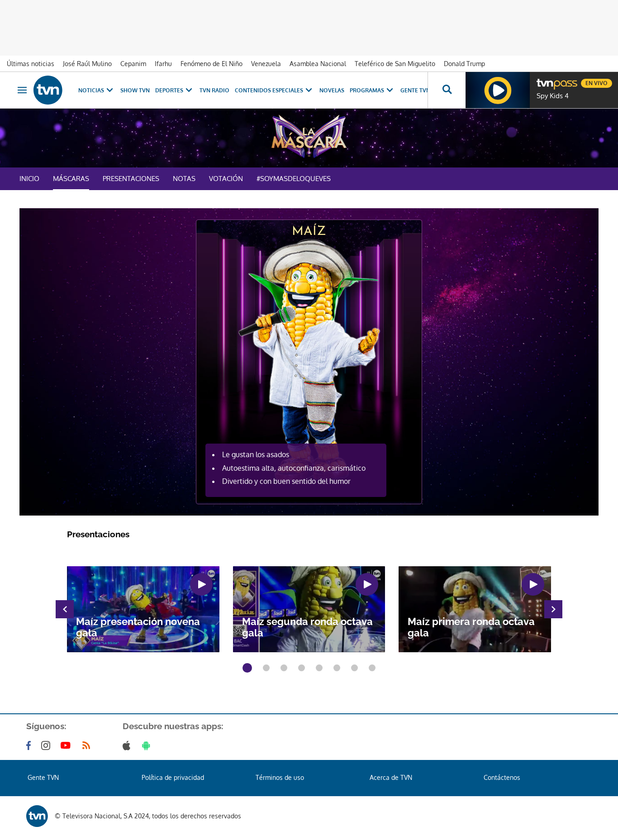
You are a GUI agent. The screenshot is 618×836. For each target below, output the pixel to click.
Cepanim (133, 63)
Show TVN (135, 90)
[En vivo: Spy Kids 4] (498, 90)
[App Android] (148, 745)
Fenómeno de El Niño (211, 63)
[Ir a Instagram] (47, 745)
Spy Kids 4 (553, 96)
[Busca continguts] (447, 90)
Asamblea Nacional (318, 63)
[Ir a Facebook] (30, 745)
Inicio (29, 178)
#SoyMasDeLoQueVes (294, 178)
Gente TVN (415, 90)
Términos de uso (280, 777)
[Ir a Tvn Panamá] (47, 90)
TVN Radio (214, 90)
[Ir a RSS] (88, 745)
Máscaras (71, 178)
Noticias (91, 90)
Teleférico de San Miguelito (395, 63)
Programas (367, 90)
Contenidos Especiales (269, 90)
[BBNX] (37, 816)
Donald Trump (464, 63)
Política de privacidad (173, 777)
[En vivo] (544, 79)
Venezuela (266, 63)
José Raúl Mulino (87, 63)
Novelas (331, 90)
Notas (184, 178)
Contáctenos (502, 777)
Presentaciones (131, 178)
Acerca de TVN (391, 777)
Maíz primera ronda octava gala (471, 627)
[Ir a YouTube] (67, 745)
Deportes (169, 90)
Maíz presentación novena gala (138, 627)
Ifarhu (163, 63)
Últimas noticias (30, 63)
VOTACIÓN (226, 178)
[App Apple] (128, 745)
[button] (247, 668)
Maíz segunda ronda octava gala (307, 627)
